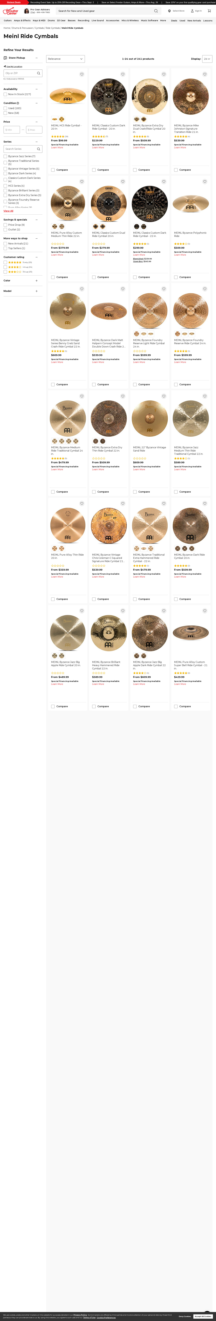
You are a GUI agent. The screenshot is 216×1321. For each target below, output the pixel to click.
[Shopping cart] (209, 11)
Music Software (149, 20)
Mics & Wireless (130, 20)
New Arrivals (194, 20)
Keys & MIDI (39, 20)
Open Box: (138, 261)
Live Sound (98, 20)
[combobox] (65, 59)
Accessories (112, 20)
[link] (67, 129)
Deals (174, 20)
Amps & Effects (22, 20)
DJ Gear (61, 20)
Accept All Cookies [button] (203, 1316)
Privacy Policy (80, 1315)
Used (182, 20)
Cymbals (39, 28)
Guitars (8, 20)
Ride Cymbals (53, 28)
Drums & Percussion (22, 28)
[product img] (68, 96)
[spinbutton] (12, 130)
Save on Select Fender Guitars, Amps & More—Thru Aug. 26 (130, 2)
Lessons (207, 20)
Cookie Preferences (106, 1318)
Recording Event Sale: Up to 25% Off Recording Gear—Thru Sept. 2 (62, 2)
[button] (37, 11)
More (163, 20)
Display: (196, 58)
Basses (72, 20)
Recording (83, 20)
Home (7, 28)
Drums (51, 20)
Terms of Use (89, 1318)
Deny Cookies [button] (185, 1316)
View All (8, 211)
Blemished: (138, 259)
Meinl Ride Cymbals (72, 28)
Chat (32, 12)
